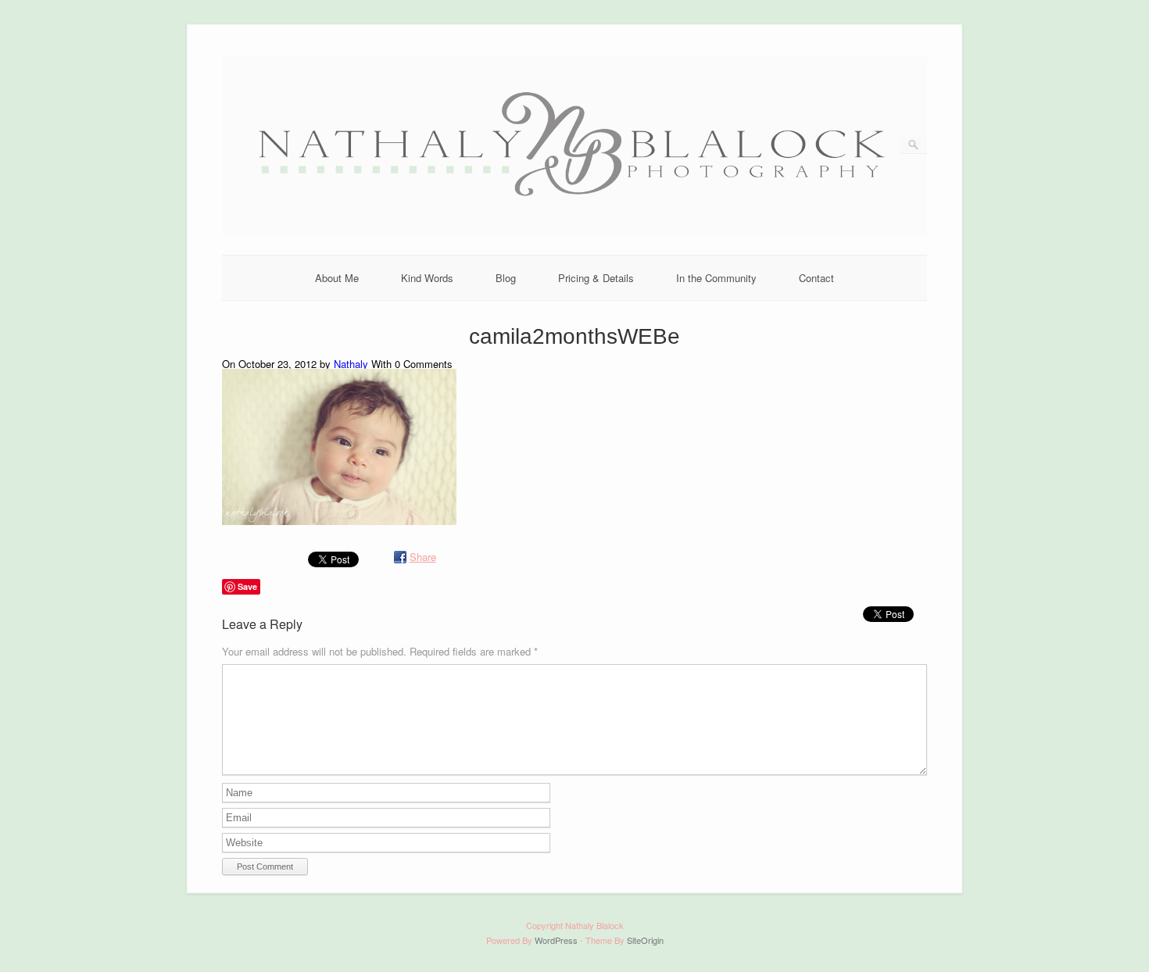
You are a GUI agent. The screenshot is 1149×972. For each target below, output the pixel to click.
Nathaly (351, 363)
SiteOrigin (645, 940)
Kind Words (427, 277)
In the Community (716, 277)
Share (423, 556)
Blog (506, 277)
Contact (816, 277)
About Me (337, 277)
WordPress (556, 940)
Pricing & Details (596, 277)
